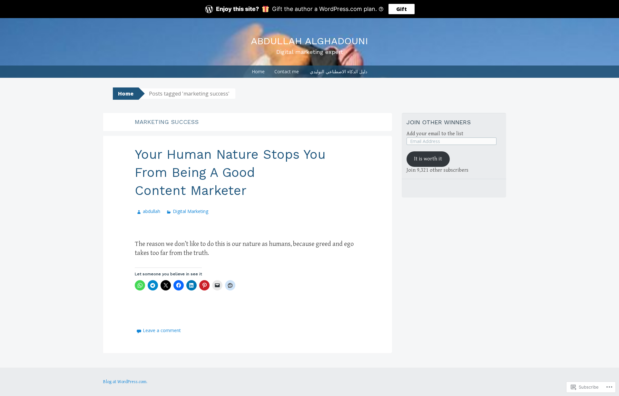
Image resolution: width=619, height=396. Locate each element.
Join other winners (439, 122)
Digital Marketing (190, 211)
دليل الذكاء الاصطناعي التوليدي (338, 71)
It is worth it (428, 159)
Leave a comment (162, 330)
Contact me (286, 71)
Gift (401, 9)
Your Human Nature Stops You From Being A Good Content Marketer (230, 172)
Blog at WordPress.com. (125, 381)
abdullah (151, 211)
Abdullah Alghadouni (309, 40)
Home (258, 71)
